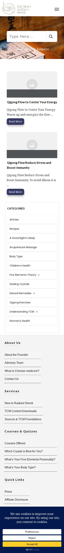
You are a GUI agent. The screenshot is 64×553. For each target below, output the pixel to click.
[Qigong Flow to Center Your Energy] (32, 84)
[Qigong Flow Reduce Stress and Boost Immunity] (32, 145)
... (52, 115)
